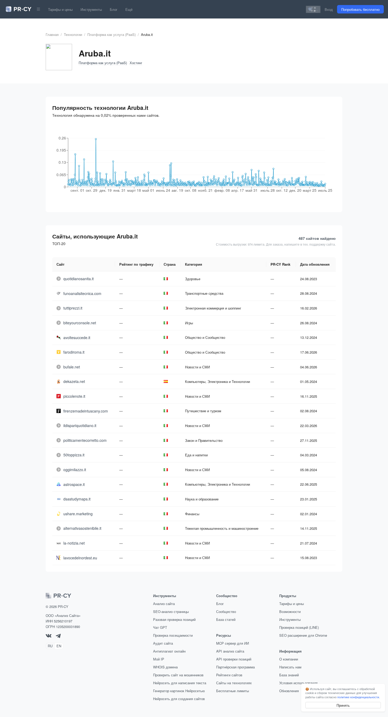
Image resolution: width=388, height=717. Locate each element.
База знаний (289, 674)
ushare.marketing (78, 513)
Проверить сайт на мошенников (178, 674)
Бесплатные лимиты (232, 690)
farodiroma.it (73, 352)
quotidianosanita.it (78, 278)
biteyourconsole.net (79, 322)
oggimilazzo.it (74, 469)
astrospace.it (74, 484)
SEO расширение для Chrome (303, 635)
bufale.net (71, 366)
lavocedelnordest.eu (80, 557)
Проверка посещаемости (173, 635)
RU (50, 645)
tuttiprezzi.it (72, 308)
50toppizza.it (73, 454)
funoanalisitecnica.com (82, 293)
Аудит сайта (163, 643)
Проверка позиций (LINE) (299, 627)
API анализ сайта (230, 651)
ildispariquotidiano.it (79, 425)
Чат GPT (160, 627)
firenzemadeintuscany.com (85, 411)
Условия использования (298, 682)
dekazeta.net (74, 381)
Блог (113, 9)
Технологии (73, 34)
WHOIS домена (165, 666)
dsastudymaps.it (77, 499)
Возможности (290, 611)
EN (58, 645)
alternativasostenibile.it (82, 528)
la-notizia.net (74, 543)
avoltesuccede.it (76, 337)
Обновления (289, 690)
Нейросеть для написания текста (179, 682)
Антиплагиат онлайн (169, 651)
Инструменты (91, 9)
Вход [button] (329, 9)
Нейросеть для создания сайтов (179, 698)
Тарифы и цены (60, 9)
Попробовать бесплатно (360, 9)
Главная (52, 34)
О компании (288, 659)
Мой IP (158, 659)
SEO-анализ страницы (171, 611)
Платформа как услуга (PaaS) (111, 34)
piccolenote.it (74, 396)
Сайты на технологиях (234, 682)
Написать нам (290, 666)
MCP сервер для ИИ (232, 643)
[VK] (48, 636)
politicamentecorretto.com (85, 440)
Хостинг (136, 62)
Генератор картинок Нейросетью (179, 690)
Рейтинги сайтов (229, 674)
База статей (225, 619)
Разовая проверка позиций (174, 619)
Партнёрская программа (235, 666)
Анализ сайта (164, 603)
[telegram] (58, 636)
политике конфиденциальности (358, 697)
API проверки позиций (233, 659)
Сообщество (226, 611)
